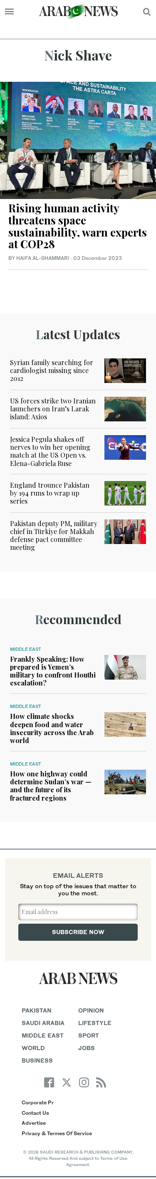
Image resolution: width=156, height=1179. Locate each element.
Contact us (35, 1113)
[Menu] (9, 11)
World (33, 1047)
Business (37, 1060)
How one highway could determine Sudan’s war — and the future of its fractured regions (51, 785)
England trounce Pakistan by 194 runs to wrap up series (49, 493)
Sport (88, 1035)
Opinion (91, 1010)
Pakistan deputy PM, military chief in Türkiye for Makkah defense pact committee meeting (53, 535)
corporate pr (38, 1102)
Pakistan (37, 1010)
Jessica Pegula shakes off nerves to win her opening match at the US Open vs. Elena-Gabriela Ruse (50, 451)
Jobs (86, 1047)
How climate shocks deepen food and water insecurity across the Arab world (52, 728)
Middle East (25, 649)
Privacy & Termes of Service (57, 1133)
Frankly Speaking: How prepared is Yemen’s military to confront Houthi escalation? (53, 671)
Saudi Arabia (43, 1022)
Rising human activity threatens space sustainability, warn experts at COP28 (77, 226)
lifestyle (94, 1022)
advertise (34, 1123)
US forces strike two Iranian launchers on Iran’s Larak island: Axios (53, 408)
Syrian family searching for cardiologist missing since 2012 (51, 370)
